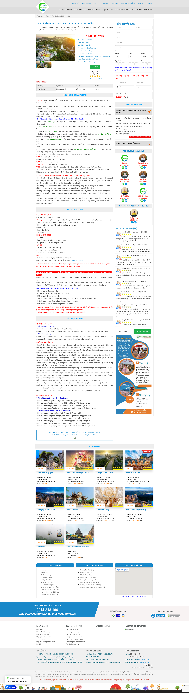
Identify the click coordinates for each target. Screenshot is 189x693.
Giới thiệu (39, 629)
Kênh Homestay (46, 575)
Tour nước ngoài (65, 10)
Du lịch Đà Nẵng (107, 10)
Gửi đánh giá (142, 332)
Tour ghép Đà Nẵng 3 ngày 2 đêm (93, 674)
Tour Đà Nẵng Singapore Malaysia (91, 672)
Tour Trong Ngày (94, 10)
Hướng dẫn (44, 572)
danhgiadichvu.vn (144, 659)
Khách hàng (86, 3)
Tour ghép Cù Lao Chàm (74, 637)
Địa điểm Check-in (46, 577)
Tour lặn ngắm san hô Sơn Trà (75, 642)
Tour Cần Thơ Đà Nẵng (129, 674)
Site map (149, 3)
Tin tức (96, 3)
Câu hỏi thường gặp (43, 634)
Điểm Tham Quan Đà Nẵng (50, 587)
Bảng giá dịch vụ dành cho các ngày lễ (92, 587)
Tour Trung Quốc (118, 672)
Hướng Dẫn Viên (46, 580)
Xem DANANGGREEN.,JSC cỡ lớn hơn (134, 597)
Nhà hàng (44, 570)
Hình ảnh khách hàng (43, 632)
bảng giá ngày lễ (77, 260)
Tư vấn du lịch (40, 639)
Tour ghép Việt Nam (135, 10)
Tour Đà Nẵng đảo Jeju (131, 672)
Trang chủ (75, 3)
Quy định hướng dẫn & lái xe (45, 642)
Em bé (143, 61)
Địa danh (115, 3)
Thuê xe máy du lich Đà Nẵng (89, 582)
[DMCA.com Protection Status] (172, 615)
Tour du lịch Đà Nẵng (87, 570)
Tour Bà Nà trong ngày (73, 634)
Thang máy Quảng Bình (53, 676)
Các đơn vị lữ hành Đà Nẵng (50, 594)
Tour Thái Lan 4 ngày (72, 629)
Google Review (144, 662)
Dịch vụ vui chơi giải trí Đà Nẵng (90, 585)
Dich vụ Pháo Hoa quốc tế (88, 580)
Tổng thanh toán (121, 94)
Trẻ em (130, 61)
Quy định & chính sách (43, 637)
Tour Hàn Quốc (56, 672)
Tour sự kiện (148, 10)
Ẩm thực (105, 3)
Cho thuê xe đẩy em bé (87, 575)
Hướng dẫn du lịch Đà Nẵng (50, 592)
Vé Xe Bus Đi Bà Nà (86, 572)
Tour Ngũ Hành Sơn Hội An (74, 639)
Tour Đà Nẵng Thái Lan (42, 672)
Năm (143, 53)
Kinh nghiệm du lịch (47, 582)
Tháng (130, 53)
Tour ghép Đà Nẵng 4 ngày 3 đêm (70, 674)
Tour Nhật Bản (144, 672)
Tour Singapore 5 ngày (73, 632)
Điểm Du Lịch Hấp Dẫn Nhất (50, 589)
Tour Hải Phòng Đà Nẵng (113, 674)
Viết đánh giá (125, 331)
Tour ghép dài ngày (121, 10)
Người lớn (118, 61)
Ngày (117, 53)
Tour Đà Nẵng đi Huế (72, 644)
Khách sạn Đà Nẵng (128, 3)
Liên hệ (38, 644)
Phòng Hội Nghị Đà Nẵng (88, 577)
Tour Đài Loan (107, 672)
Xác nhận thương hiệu (48, 585)
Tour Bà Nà (55, 674)
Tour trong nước (80, 10)
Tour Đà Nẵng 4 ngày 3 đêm (70, 672)
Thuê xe (140, 3)
